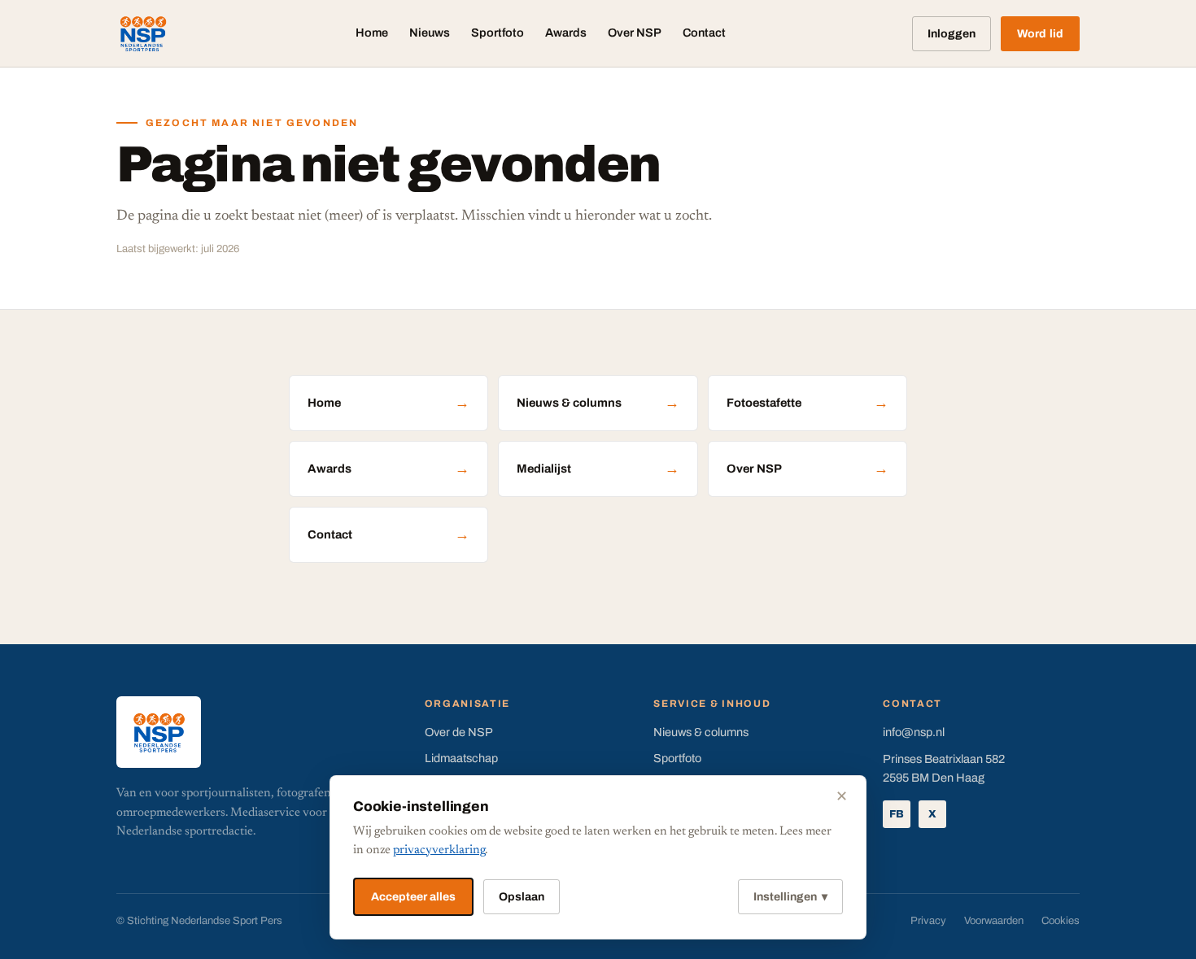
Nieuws (429, 32)
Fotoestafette (807, 402)
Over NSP (634, 32)
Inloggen (952, 34)
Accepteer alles (413, 897)
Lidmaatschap (461, 758)
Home (372, 32)
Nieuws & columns (598, 402)
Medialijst (598, 468)
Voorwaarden (994, 920)
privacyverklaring (439, 850)
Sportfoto (497, 32)
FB (896, 814)
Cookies (1060, 920)
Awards (566, 32)
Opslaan (521, 897)
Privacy (928, 920)
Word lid (1040, 34)
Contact (704, 32)
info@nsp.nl (914, 732)
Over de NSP (459, 732)
